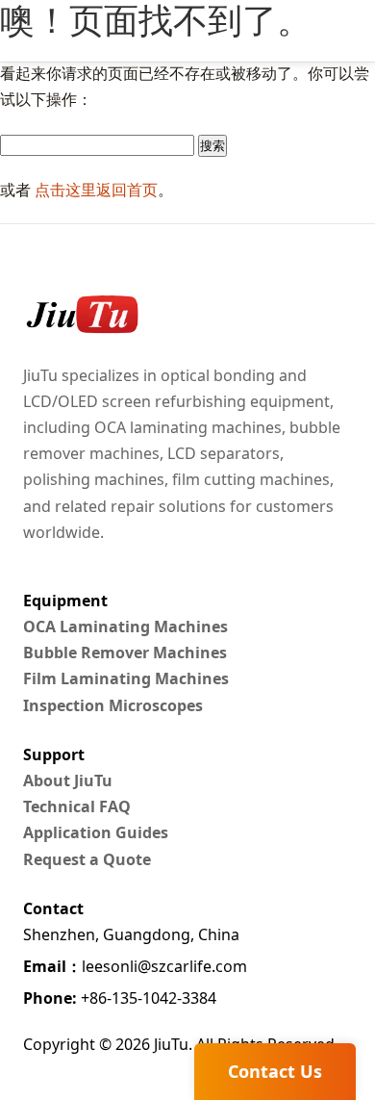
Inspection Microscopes (113, 705)
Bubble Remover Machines (125, 652)
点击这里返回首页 (96, 189)
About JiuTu (67, 780)
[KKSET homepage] (80, 315)
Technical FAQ (77, 806)
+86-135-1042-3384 (119, 998)
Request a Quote (87, 859)
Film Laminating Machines (126, 678)
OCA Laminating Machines (125, 626)
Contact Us (275, 1071)
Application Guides (95, 832)
